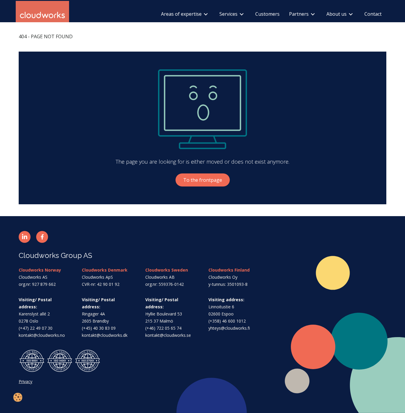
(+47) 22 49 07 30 (35, 328)
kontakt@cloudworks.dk (104, 335)
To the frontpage (202, 180)
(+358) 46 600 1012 (227, 321)
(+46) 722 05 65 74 (163, 328)
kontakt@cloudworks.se (168, 335)
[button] (25, 237)
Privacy (25, 381)
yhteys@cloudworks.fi (229, 328)
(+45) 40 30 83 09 (99, 328)
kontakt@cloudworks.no (42, 335)
